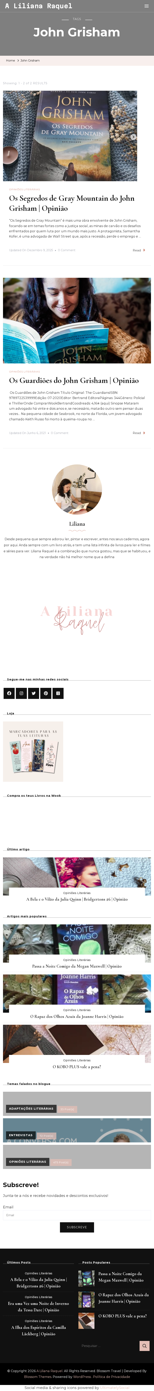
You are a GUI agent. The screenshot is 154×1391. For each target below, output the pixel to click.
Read (137, 250)
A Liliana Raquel (38, 5)
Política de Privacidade (111, 1377)
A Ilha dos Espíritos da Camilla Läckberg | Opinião (38, 1330)
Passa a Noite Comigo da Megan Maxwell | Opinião (77, 966)
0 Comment (66, 250)
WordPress (82, 1377)
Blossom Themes (37, 1377)
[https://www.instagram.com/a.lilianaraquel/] (21, 693)
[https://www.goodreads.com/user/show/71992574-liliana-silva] (58, 693)
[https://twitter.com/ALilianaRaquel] (33, 693)
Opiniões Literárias (24, 189)
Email (8, 1207)
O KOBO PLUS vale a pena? (77, 1066)
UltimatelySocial (115, 1388)
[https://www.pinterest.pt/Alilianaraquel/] (45, 693)
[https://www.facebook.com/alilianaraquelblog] (9, 693)
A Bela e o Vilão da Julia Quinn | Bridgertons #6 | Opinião (77, 899)
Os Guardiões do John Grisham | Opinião (74, 380)
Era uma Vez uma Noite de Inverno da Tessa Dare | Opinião (38, 1307)
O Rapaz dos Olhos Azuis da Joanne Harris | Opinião (77, 1016)
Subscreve (77, 1227)
